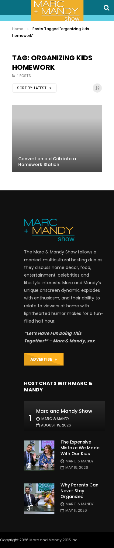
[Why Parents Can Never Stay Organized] (39, 498)
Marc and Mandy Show (64, 411)
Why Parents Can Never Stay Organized (79, 491)
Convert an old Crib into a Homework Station (47, 162)
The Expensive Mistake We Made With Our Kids (79, 448)
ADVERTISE (42, 359)
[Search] (106, 7)
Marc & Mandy (55, 418)
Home (17, 28)
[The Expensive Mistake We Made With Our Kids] (39, 455)
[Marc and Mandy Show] (57, 10)
